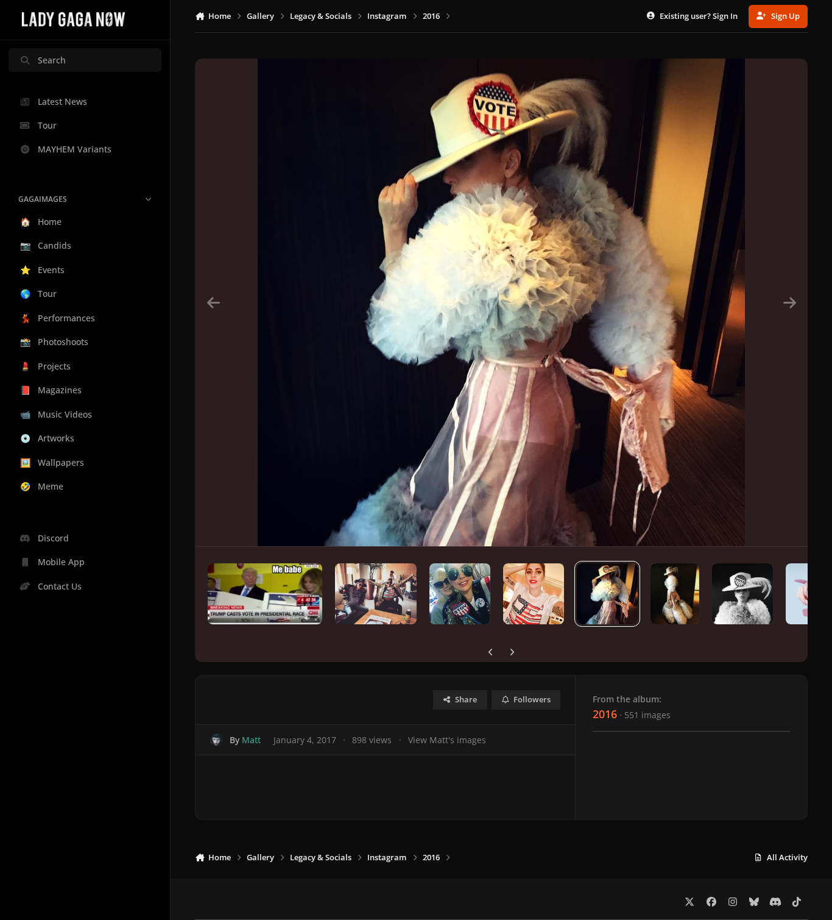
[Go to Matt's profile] (216, 739)
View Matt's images (447, 740)
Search (52, 60)
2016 (605, 714)
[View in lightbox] (501, 302)
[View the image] (265, 593)
